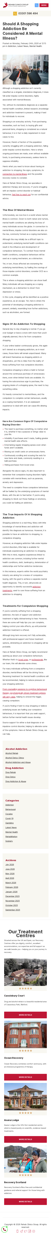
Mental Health (35, 46)
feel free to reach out (21, 194)
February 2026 (11, 887)
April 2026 (9, 878)
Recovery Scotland (15, 1182)
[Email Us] (21, 1231)
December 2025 (12, 896)
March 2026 (10, 882)
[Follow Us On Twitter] (25, 1231)
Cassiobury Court (14, 995)
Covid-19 (9, 818)
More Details (25, 1015)
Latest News (22, 46)
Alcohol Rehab (11, 753)
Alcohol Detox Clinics (14, 758)
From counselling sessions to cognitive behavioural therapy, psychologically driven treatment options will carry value (25, 693)
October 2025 (11, 905)
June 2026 (10, 869)
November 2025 (12, 901)
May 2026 (9, 873)
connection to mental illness (15, 174)
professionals (37, 659)
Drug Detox (10, 777)
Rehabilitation (11, 836)
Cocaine (9, 814)
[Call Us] (17, 1231)
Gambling (9, 823)
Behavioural (10, 809)
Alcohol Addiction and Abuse (18, 762)
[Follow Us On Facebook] (29, 1231)
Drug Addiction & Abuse (15, 781)
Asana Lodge (11, 1120)
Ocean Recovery (13, 1057)
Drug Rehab (10, 772)
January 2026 (11, 892)
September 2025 (12, 910)
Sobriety (9, 841)
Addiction (12, 46)
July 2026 (9, 864)
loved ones (23, 659)
